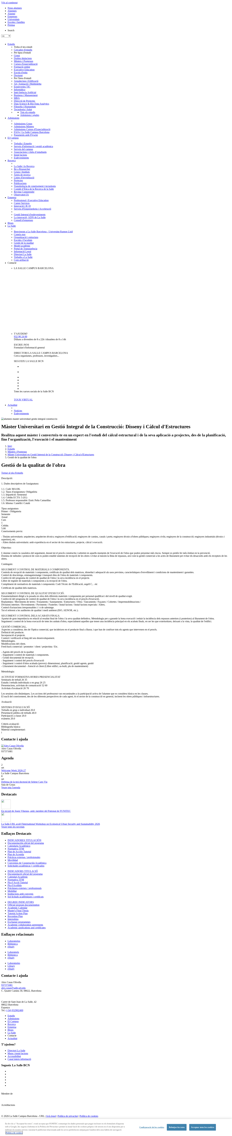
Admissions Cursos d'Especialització (32, 129)
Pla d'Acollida (15, 885)
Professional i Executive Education (31, 200)
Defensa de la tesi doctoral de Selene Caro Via (24, 781)
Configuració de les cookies (151, 1127)
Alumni (11, 13)
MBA (17, 98)
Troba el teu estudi (23, 47)
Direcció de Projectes (24, 101)
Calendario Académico (19, 846)
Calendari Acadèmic (18, 876)
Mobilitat (12, 891)
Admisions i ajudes (29, 115)
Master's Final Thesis (18, 910)
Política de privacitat (68, 1116)
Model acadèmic (22, 245)
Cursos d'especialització (26, 64)
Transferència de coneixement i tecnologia (35, 186)
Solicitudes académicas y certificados (26, 865)
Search (11, 30)
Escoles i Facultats (23, 240)
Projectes (18, 180)
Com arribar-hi (21, 260)
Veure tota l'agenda (10, 787)
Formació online (22, 66)
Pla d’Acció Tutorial (18, 882)
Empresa (12, 197)
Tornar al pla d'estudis (12, 473)
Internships (13, 919)
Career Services (22, 203)
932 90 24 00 (20, 336)
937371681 (7, 985)
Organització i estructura (26, 237)
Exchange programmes (19, 922)
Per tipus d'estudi (22, 52)
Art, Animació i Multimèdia (27, 84)
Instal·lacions (20, 155)
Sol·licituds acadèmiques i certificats (26, 896)
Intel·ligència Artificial (25, 92)
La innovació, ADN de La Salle (30, 217)
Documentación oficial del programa (26, 843)
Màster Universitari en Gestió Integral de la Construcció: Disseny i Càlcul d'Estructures (51, 454)
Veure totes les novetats (12, 826)
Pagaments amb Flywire (26, 135)
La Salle (12, 226)
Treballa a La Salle (23, 257)
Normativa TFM (16, 848)
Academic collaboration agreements (25, 924)
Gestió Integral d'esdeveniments (29, 214)
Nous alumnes (15, 8)
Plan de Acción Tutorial (19, 851)
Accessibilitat (14, 1056)
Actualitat (12, 405)
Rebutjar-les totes (177, 1127)
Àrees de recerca (22, 174)
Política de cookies (89, 1116)
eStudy (11, 946)
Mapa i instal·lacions (18, 1053)
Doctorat (18, 75)
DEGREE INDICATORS (21, 902)
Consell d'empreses (23, 220)
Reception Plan (15, 916)
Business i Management (26, 95)
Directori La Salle (23, 254)
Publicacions (20, 183)
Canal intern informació (19, 1059)
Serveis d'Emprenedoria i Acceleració (32, 209)
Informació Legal (22, 251)
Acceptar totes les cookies (202, 1127)
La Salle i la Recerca (24, 166)
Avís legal (51, 1116)
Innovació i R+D (22, 206)
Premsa (11, 25)
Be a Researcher (22, 169)
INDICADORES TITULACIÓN (24, 840)
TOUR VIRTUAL (23, 399)
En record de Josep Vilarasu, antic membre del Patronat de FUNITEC (36, 811)
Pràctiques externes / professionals (25, 888)
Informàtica (19, 89)
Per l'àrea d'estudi (22, 78)
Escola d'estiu (20, 72)
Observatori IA (21, 194)
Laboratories (14, 963)
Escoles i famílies (16, 22)
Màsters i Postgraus (23, 61)
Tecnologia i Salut (23, 109)
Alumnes (12, 10)
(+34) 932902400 (14, 1010)
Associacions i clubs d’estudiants (30, 152)
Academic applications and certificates (27, 927)
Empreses (12, 16)
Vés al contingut (9, 2)
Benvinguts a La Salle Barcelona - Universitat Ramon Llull (43, 231)
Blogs (10, 223)
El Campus (13, 137)
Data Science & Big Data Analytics (31, 103)
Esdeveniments (21, 157)
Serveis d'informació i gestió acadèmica (33, 146)
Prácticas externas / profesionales (24, 857)
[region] (116, 1127)
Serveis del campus (23, 149)
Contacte (12, 262)
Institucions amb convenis (20, 894)
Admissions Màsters (24, 126)
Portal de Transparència (25, 248)
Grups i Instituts (22, 172)
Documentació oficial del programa (25, 874)
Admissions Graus (23, 123)
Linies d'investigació (24, 177)
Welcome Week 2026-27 (13, 770)
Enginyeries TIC (22, 86)
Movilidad (13, 860)
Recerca (12, 160)
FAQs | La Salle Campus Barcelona (31, 132)
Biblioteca (13, 944)
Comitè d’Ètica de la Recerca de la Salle (34, 189)
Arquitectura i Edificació (26, 81)
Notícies (18, 410)
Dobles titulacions (23, 58)
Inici (10, 446)
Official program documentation (23, 905)
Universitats (13, 19)
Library (11, 966)
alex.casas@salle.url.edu (13, 988)
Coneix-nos (19, 234)
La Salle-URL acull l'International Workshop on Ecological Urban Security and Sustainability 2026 (50, 824)
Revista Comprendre (24, 191)
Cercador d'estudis (23, 49)
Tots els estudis (27, 112)
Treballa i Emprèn (23, 143)
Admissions (13, 118)
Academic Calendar (17, 907)
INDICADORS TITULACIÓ (23, 871)
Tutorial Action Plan (18, 913)
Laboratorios (14, 941)
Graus (17, 55)
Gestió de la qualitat (24, 243)
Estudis (11, 44)
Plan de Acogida (16, 854)
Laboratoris (13, 952)
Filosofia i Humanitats (25, 106)
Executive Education (24, 69)
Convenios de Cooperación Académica (27, 863)
